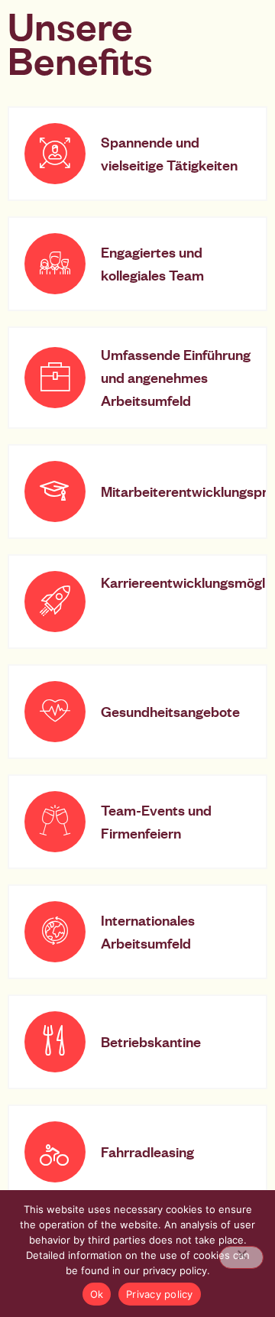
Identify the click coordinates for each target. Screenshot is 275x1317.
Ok (97, 1294)
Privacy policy (159, 1294)
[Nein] (241, 1257)
